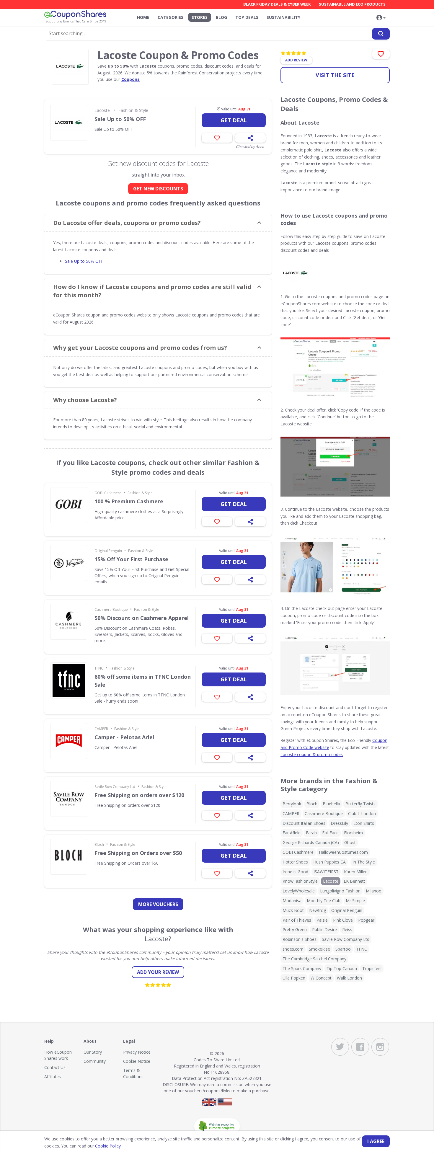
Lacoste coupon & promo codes (311, 754)
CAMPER (101, 728)
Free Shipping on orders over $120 (139, 795)
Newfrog (317, 910)
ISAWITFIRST (326, 871)
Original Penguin (108, 550)
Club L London (362, 813)
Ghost (350, 842)
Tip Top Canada (342, 968)
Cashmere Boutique (111, 609)
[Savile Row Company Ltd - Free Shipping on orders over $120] (68, 799)
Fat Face (330, 832)
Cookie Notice (136, 1061)
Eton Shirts (363, 823)
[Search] (381, 34)
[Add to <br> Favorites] (381, 54)
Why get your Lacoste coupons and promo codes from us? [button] (140, 348)
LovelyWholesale (299, 891)
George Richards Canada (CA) (311, 842)
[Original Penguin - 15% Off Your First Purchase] (68, 563)
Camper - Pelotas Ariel (124, 737)
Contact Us (55, 1067)
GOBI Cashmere (107, 492)
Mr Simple (355, 900)
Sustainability (283, 17)
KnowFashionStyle (300, 881)
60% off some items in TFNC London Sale (142, 680)
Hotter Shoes (295, 862)
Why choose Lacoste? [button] (85, 400)
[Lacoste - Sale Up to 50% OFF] (68, 123)
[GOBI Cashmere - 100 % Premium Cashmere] (68, 505)
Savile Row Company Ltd (114, 786)
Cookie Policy (108, 1146)
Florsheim (353, 832)
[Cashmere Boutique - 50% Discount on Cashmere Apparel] (68, 622)
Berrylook (292, 804)
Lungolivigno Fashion (340, 891)
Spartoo (343, 949)
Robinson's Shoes (299, 939)
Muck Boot (293, 910)
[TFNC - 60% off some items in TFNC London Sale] (68, 680)
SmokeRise (319, 949)
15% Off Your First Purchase (131, 559)
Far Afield (292, 832)
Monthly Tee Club (323, 900)
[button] (381, 18)
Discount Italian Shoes (304, 823)
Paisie (322, 920)
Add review (296, 60)
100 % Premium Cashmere (128, 501)
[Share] (250, 138)
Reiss (347, 929)
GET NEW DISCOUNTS (158, 188)
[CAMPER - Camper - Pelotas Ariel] (68, 741)
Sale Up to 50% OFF (120, 119)
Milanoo (373, 891)
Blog (221, 17)
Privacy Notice (137, 1052)
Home (143, 17)
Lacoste (102, 110)
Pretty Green (295, 929)
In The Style (364, 862)
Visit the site (335, 75)
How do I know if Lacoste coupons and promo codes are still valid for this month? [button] (152, 291)
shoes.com (293, 949)
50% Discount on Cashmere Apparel (141, 617)
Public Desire (324, 929)
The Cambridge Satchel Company (314, 959)
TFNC (98, 668)
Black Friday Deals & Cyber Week (277, 4)
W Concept (321, 978)
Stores (200, 17)
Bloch (99, 844)
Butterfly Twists (360, 804)
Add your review (158, 972)
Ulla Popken (294, 978)
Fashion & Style (133, 110)
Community (95, 1061)
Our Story (93, 1052)
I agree (375, 1141)
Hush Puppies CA (329, 862)
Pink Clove (343, 920)
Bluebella (331, 804)
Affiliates (52, 1076)
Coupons (130, 79)
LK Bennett (354, 881)
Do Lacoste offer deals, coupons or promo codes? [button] (127, 223)
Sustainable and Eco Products (352, 4)
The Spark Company (302, 968)
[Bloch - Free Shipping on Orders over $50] (68, 857)
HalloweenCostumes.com (343, 852)
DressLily (339, 823)
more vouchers (158, 904)
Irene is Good (295, 871)
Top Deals (246, 17)
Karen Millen (356, 871)
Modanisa (292, 900)
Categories (170, 17)
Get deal (234, 120)
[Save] (217, 138)
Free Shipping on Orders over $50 (138, 852)
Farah (311, 832)
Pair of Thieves (297, 920)
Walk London (349, 978)
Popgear (366, 920)
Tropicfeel (371, 968)
